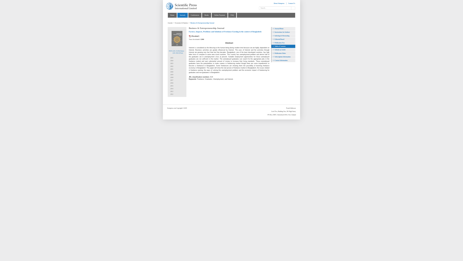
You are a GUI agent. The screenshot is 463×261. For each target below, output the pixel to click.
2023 (171, 63)
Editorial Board (279, 39)
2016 (171, 83)
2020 (171, 72)
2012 (171, 94)
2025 (171, 58)
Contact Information (281, 60)
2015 (171, 86)
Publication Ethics (280, 53)
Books (206, 15)
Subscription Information (283, 57)
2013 (171, 91)
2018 (171, 77)
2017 (171, 80)
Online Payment (219, 15)
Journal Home (279, 28)
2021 (171, 69)
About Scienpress (279, 3)
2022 (171, 66)
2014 (171, 89)
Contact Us (291, 3)
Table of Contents (280, 46)
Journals (182, 15)
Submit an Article (280, 50)
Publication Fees (280, 43)
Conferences (195, 15)
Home (172, 15)
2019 (171, 75)
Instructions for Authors (282, 32)
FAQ (232, 15)
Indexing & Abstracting (282, 36)
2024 (171, 61)
